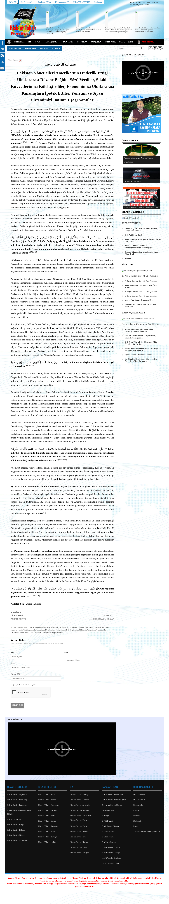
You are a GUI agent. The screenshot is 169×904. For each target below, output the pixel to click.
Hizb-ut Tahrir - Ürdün (47, 842)
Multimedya (137, 821)
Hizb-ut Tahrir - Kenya (15, 825)
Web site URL (15, 674)
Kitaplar (128, 258)
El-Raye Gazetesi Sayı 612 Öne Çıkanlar (141, 292)
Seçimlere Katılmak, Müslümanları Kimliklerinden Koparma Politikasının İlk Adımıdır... (147, 30)
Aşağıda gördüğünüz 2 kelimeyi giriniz (24, 685)
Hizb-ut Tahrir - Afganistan (17, 794)
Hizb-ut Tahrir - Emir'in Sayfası (114, 800)
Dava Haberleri (139, 794)
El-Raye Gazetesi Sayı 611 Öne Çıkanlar (141, 296)
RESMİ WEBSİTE (14, 48)
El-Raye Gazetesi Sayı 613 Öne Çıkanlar (141, 281)
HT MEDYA (56, 48)
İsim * (13, 652)
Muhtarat (44, 48)
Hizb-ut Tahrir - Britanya (79, 810)
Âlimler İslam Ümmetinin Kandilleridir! (141, 324)
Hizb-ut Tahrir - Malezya (16, 835)
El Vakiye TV (15, 719)
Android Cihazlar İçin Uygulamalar (146, 832)
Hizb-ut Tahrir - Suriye (47, 821)
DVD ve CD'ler (139, 800)
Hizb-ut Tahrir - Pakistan (47, 810)
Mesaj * (66, 652)
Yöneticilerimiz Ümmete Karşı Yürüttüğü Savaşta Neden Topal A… (141, 349)
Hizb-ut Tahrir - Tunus (46, 832)
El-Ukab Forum (108, 837)
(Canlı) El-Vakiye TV (133, 55)
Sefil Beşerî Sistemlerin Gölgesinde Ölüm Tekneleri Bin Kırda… (141, 343)
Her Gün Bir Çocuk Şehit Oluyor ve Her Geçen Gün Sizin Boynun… (141, 360)
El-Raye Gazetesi (108, 810)
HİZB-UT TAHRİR (131, 223)
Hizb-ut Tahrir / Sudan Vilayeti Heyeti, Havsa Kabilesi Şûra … (140, 337)
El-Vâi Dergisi (107, 821)
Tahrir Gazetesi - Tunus (110, 863)
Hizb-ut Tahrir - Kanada (79, 842)
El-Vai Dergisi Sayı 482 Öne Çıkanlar (140, 275)
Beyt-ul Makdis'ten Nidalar (112, 805)
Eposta (15, 60)
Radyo (135, 826)
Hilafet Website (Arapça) (111, 847)
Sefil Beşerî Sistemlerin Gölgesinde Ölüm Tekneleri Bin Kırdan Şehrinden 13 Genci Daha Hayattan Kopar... (118, 30)
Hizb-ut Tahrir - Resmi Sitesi (112, 794)
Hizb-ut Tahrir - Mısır (46, 794)
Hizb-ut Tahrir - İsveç (78, 837)
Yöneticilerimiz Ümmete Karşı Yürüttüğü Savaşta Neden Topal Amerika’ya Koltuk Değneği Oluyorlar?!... (57, 30)
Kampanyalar (138, 805)
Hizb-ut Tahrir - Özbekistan (48, 805)
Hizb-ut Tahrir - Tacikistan (17, 841)
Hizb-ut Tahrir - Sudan (46, 816)
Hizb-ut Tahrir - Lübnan (16, 830)
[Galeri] (159, 51)
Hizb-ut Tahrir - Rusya (78, 847)
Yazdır (10, 60)
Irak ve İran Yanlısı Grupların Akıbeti (140, 300)
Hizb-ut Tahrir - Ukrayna (79, 853)
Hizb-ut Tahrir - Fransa (78, 820)
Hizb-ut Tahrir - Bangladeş (17, 800)
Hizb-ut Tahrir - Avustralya (80, 805)
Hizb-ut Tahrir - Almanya (79, 794)
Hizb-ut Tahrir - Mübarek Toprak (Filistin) (19, 812)
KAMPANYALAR (30, 48)
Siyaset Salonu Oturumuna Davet (138, 355)
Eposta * (14, 663)
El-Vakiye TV (107, 816)
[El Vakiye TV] (154, 51)
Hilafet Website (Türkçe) (111, 853)
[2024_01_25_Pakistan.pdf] (20, 60)
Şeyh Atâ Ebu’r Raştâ (133, 235)
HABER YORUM (110, 42)
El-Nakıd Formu (108, 832)
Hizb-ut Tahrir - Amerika (79, 800)
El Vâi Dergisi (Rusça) (110, 826)
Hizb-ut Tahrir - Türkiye (47, 837)
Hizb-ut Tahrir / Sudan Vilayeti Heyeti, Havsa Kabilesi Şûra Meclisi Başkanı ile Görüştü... (88, 30)
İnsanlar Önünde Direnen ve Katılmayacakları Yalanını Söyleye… (139, 247)
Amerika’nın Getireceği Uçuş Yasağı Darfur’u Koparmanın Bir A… (139, 330)
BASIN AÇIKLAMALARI (133, 313)
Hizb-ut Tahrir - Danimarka (80, 816)
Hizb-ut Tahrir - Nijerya (47, 800)
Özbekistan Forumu (109, 842)
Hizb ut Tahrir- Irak (14, 819)
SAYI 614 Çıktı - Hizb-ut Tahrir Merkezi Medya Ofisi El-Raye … (141, 230)
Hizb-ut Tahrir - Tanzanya (48, 826)
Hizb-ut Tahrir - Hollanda (79, 832)
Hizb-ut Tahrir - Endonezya (17, 805)
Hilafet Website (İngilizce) (111, 858)
